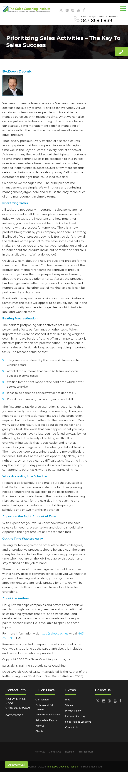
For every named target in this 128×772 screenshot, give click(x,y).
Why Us (39, 725)
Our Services (42, 699)
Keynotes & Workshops (48, 714)
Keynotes (40, 751)
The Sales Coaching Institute (63, 766)
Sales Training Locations (78, 721)
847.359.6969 (96, 20)
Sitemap (69, 704)
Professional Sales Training (45, 706)
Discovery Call (16, 764)
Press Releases (85, 751)
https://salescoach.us (54, 633)
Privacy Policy (73, 710)
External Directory (75, 715)
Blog (67, 699)
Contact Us (71, 727)
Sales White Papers (46, 720)
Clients (39, 731)
